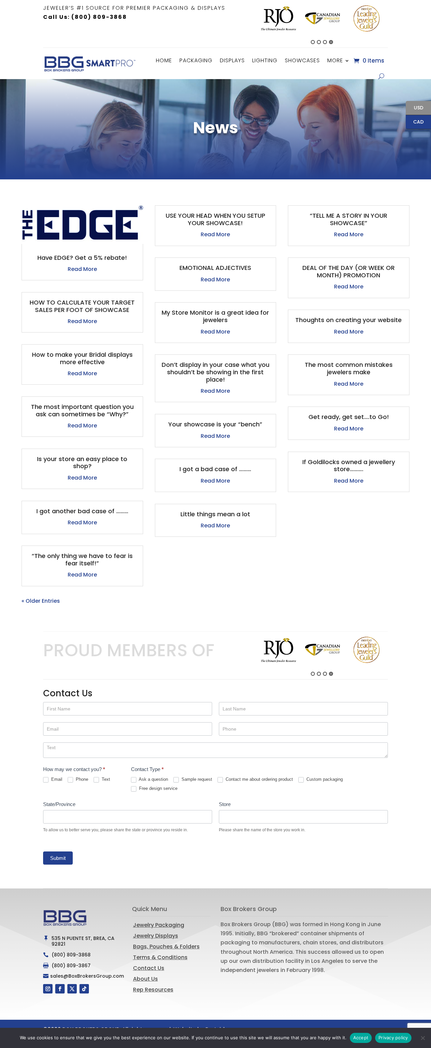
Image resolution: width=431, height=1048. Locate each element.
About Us (145, 979)
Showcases (302, 60)
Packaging (195, 60)
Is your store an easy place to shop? (82, 462)
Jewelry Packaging (158, 925)
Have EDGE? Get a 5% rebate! (82, 257)
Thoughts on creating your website (348, 320)
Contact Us (148, 968)
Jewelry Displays (155, 936)
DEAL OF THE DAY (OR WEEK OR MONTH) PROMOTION (348, 271)
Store (225, 804)
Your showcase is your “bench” (215, 424)
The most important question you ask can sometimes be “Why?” (82, 410)
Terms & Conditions (160, 957)
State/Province (59, 804)
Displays (232, 60)
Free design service (157, 788)
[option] (278, 18)
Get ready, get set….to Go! (348, 417)
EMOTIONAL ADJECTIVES (215, 268)
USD (414, 108)
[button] (252, 24)
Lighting (264, 60)
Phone (81, 779)
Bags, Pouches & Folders (166, 946)
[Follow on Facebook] (60, 988)
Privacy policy (393, 1037)
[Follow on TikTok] (84, 988)
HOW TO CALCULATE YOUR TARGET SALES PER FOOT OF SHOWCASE (82, 306)
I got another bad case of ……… (82, 511)
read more (82, 269)
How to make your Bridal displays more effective (82, 358)
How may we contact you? (74, 769)
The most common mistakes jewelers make (349, 368)
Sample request (196, 779)
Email (56, 779)
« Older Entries (41, 601)
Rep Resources (153, 989)
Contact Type (147, 769)
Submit (58, 858)
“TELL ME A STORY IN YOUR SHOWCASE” (348, 219)
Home (164, 60)
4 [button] (331, 42)
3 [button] (325, 42)
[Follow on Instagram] (48, 988)
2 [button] (319, 42)
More (335, 60)
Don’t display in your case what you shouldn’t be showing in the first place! (215, 371)
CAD (415, 122)
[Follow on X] (72, 988)
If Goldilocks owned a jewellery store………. (348, 466)
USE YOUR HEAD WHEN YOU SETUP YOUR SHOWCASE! (215, 219)
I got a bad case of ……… (215, 469)
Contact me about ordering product (258, 779)
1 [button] (313, 42)
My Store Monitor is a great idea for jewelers (215, 316)
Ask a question (153, 779)
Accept (361, 1037)
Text (105, 779)
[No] (422, 1038)
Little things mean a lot (215, 514)
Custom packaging (324, 779)
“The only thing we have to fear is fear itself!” (82, 559)
